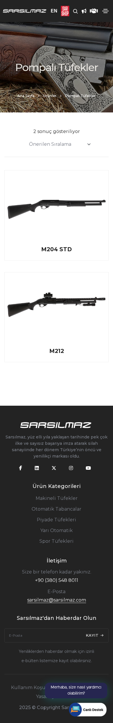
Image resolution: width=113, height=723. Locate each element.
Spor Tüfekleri (56, 541)
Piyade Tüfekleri (56, 519)
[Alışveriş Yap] (63, 11)
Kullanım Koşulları (32, 687)
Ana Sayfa (25, 96)
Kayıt (93, 635)
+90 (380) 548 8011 (56, 580)
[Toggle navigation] (105, 11)
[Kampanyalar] (82, 11)
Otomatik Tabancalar (56, 509)
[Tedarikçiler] (92, 11)
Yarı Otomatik (56, 530)
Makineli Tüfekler (57, 498)
